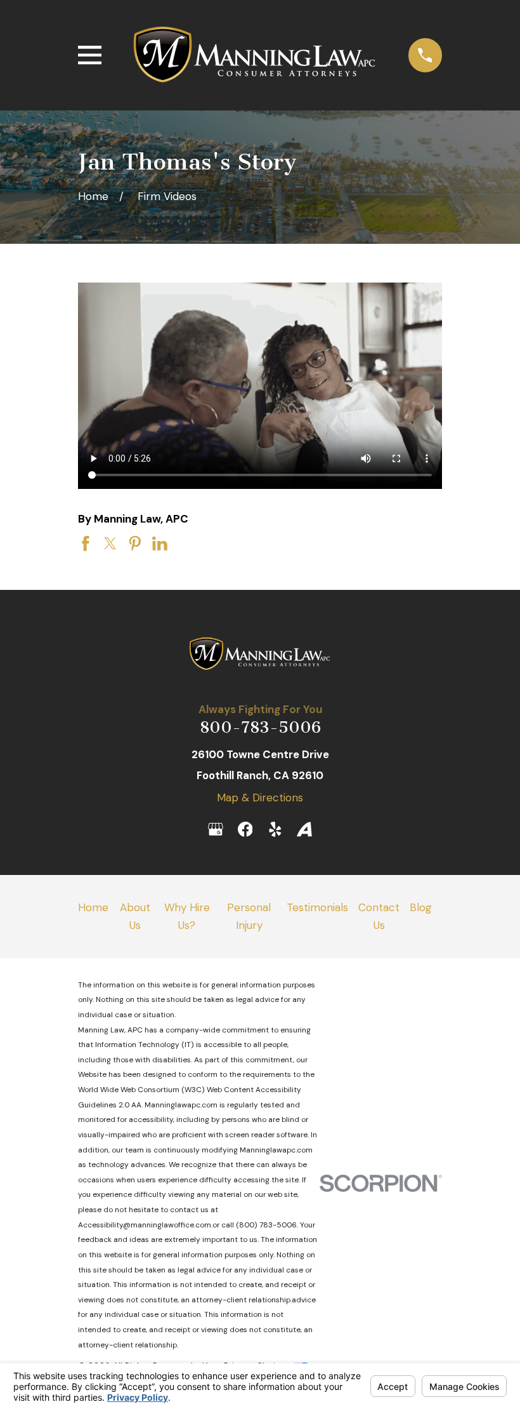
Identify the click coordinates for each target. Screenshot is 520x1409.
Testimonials (317, 907)
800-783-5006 (260, 727)
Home (93, 907)
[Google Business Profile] (215, 829)
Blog (421, 907)
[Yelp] (275, 829)
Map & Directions (260, 798)
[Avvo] (304, 829)
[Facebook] (245, 829)
